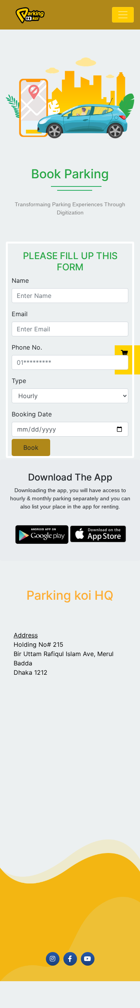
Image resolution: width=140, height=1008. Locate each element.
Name (20, 280)
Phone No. (27, 347)
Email (20, 314)
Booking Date (32, 414)
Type (19, 381)
